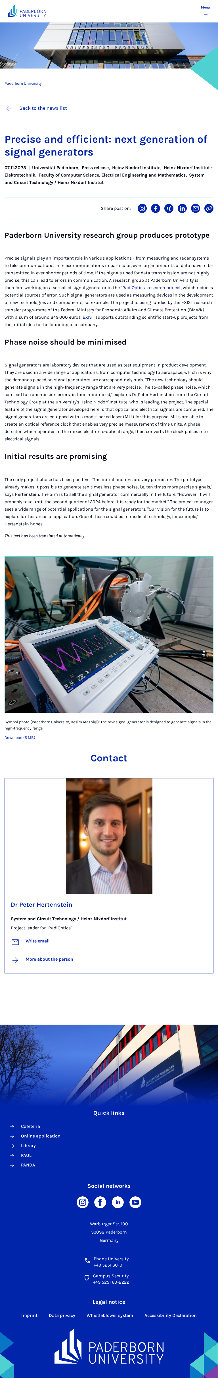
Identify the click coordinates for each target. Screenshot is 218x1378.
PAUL (26, 1155)
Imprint (29, 1315)
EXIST (87, 317)
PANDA (28, 1165)
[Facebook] (100, 1202)
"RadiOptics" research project (151, 287)
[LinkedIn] (118, 1202)
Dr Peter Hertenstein (41, 904)
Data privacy (62, 1315)
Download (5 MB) (20, 737)
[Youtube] (135, 1202)
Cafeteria (30, 1126)
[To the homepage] (27, 10)
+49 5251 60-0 (108, 1265)
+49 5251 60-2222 (111, 1282)
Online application (40, 1136)
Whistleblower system (110, 1315)
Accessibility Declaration (170, 1315)
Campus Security (111, 1275)
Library (28, 1145)
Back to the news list (43, 108)
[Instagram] (83, 1202)
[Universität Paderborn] (109, 1346)
